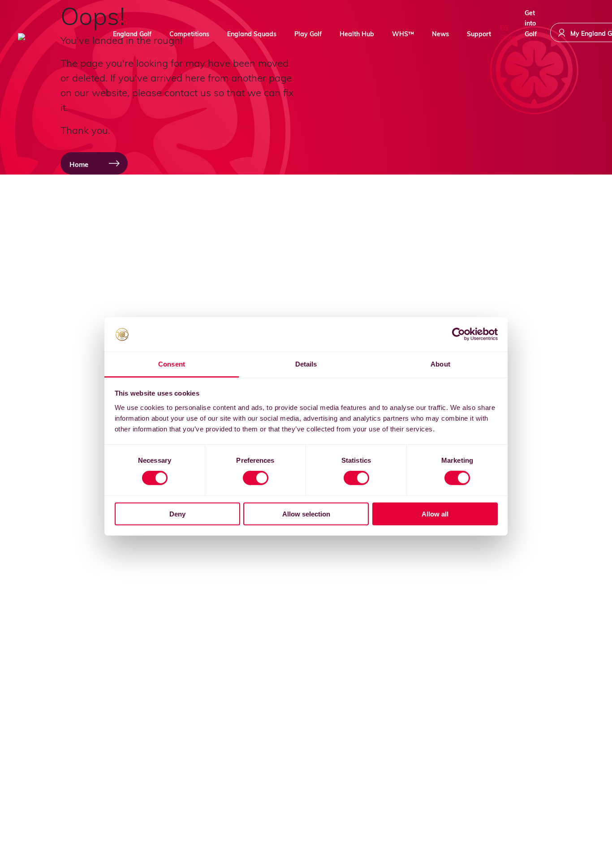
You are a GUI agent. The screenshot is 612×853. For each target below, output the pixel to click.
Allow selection (306, 513)
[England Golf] (51, 36)
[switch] (255, 478)
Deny (177, 513)
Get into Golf (531, 32)
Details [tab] (306, 364)
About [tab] (440, 364)
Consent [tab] (171, 364)
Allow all (435, 513)
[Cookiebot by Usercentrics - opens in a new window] (458, 334)
